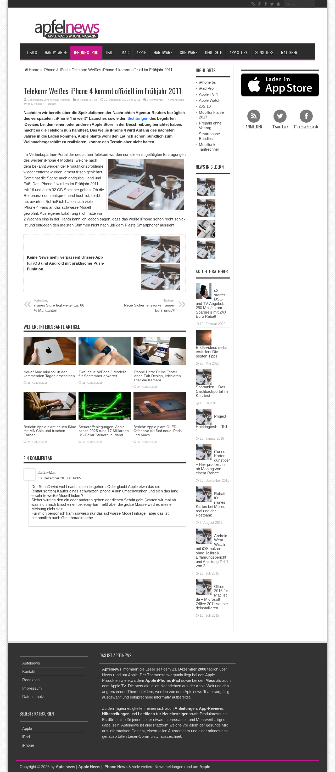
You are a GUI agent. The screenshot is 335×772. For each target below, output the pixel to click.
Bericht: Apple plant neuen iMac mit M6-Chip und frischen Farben (50, 431)
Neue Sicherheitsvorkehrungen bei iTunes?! (149, 306)
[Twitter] (272, 4)
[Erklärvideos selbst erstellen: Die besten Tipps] (203, 337)
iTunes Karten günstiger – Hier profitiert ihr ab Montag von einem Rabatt (213, 462)
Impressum (32, 688)
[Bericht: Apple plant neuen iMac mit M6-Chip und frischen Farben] (50, 405)
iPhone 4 (39, 103)
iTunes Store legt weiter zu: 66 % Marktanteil (59, 306)
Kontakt (28, 671)
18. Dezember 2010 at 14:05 (59, 478)
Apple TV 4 (208, 94)
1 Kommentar (155, 99)
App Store (238, 52)
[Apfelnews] (65, 29)
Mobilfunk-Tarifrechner (209, 146)
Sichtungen (137, 118)
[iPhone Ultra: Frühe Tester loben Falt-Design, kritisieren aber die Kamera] (159, 350)
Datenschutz (33, 696)
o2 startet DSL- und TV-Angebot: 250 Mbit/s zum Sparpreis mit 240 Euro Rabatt (211, 303)
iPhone (28, 103)
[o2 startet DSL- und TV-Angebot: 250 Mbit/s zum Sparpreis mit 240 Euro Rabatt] (203, 290)
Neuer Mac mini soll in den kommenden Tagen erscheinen (49, 374)
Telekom (51, 103)
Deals (32, 52)
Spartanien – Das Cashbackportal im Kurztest (212, 391)
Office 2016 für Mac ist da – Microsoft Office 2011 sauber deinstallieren (212, 597)
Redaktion (31, 680)
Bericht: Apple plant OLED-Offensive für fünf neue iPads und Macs (157, 431)
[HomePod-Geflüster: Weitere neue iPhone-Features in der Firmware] (206, 250)
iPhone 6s (207, 82)
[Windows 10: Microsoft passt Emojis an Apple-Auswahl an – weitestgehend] (206, 208)
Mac (125, 52)
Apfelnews (31, 663)
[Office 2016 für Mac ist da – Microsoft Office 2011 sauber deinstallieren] (203, 586)
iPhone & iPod (86, 52)
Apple (141, 52)
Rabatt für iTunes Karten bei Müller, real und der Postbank (210, 504)
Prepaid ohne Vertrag (210, 125)
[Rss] (253, 4)
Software (188, 52)
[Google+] (259, 4)
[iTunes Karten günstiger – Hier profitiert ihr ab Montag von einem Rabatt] (203, 451)
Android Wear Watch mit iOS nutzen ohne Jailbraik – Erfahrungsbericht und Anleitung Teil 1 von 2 (212, 550)
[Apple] (278, 4)
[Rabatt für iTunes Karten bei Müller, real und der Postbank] (203, 493)
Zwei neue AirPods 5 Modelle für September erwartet (103, 374)
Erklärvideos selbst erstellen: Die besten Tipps (212, 351)
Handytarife (56, 52)
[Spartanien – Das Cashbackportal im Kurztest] (203, 376)
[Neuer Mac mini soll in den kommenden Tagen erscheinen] (50, 350)
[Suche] (311, 4)
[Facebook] (265, 4)
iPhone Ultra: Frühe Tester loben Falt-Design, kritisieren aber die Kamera (157, 376)
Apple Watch (209, 100)
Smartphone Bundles (209, 136)
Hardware (163, 52)
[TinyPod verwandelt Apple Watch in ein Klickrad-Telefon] (206, 229)
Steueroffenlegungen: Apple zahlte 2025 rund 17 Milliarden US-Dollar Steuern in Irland (104, 431)
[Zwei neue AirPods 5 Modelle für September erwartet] (105, 350)
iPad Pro (206, 88)
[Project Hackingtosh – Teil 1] (203, 416)
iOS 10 (205, 106)
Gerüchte (213, 52)
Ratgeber (289, 52)
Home (34, 69)
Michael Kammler (60, 99)
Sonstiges (264, 52)
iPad (110, 52)
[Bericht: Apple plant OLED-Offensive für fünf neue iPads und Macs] (159, 405)
